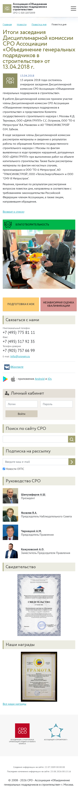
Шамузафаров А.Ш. (33, 494)
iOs (50, 378)
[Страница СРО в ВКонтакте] (7, 367)
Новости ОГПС (14, 469)
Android (40, 378)
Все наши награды (14, 704)
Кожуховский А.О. (32, 549)
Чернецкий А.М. (31, 531)
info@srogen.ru (20, 356)
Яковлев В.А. (29, 512)
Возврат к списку (13, 211)
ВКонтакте (16, 367)
